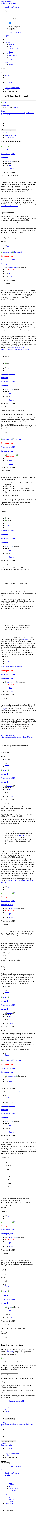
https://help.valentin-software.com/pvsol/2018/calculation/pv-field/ (15, 348)
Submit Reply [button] (10, 1418)
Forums (11, 44)
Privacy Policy (5, 1463)
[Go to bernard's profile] (4, 102)
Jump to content (6, 2)
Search (11, 57)
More (11, 52)
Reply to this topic (11, 135)
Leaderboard (13, 50)
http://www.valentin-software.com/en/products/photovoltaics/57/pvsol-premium (17, 737)
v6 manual (26, 640)
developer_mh (7, 264)
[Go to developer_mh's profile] (6, 252)
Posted (8, 154)
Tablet (7, 1410)
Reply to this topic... (7, 1375)
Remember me (13, 25)
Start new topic (10, 137)
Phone (7, 1411)
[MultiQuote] (6, 245)
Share (3, 111)
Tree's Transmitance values (9, 206)
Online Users (13, 48)
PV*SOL (15, 107)
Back (10, 1483)
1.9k (10, 273)
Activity (7, 53)
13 (10, 165)
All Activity (13, 55)
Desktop (7, 1408)
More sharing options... (8, 130)
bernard (6, 106)
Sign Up (7, 36)
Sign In (12, 29)
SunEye (3, 709)
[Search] (1, 72)
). (31, 349)
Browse (7, 42)
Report (11, 169)
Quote (7, 247)
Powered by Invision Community (11, 1466)
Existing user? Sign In (12, 7)
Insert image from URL (16, 1401)
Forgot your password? (16, 32)
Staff (10, 46)
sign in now (10, 1351)
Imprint (3, 1461)
